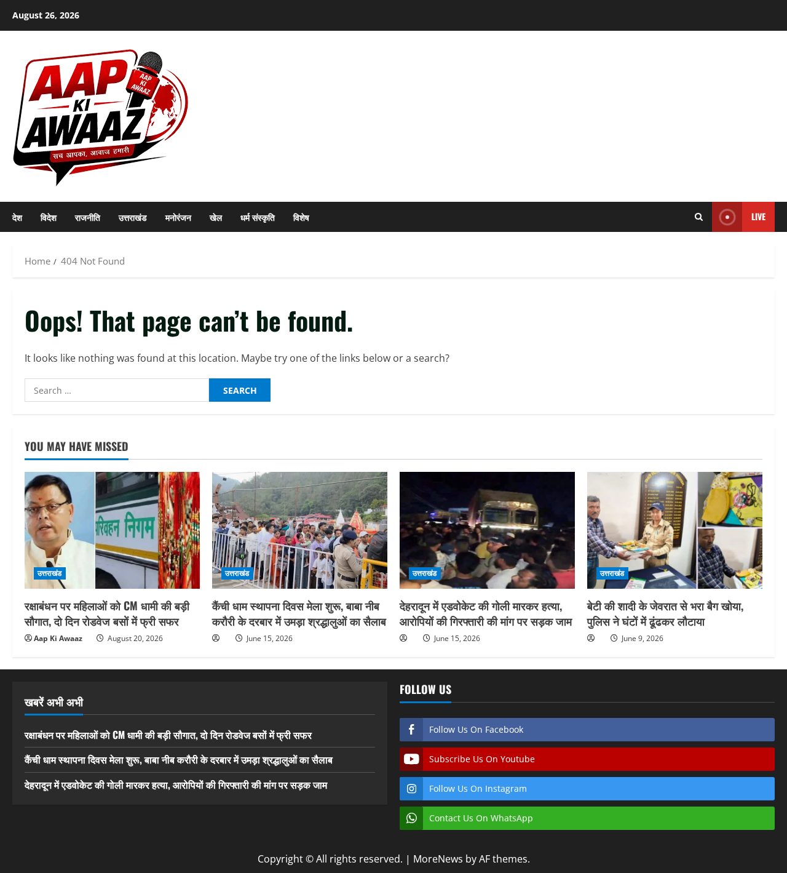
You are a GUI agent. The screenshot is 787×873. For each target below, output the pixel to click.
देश (17, 216)
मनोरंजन (178, 216)
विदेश (49, 216)
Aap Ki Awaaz (58, 638)
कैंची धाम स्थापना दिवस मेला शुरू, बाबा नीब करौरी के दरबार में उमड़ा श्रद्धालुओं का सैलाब (299, 613)
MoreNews (438, 859)
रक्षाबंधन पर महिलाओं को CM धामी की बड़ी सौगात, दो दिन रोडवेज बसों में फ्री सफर (107, 613)
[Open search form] (699, 217)
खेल (216, 216)
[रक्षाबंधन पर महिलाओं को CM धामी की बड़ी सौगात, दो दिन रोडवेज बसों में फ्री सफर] (112, 530)
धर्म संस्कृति (257, 216)
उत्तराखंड (133, 216)
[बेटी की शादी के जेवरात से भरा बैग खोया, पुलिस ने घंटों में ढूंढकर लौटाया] (674, 530)
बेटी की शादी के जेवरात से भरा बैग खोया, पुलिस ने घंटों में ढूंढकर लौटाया (665, 613)
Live (758, 216)
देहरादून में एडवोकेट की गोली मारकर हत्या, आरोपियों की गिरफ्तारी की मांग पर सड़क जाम (486, 613)
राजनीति (87, 216)
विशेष (301, 216)
